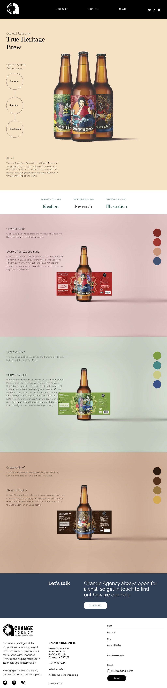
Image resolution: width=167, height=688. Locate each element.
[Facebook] (5, 683)
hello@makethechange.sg (63, 674)
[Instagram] (14, 683)
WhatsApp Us (56, 668)
